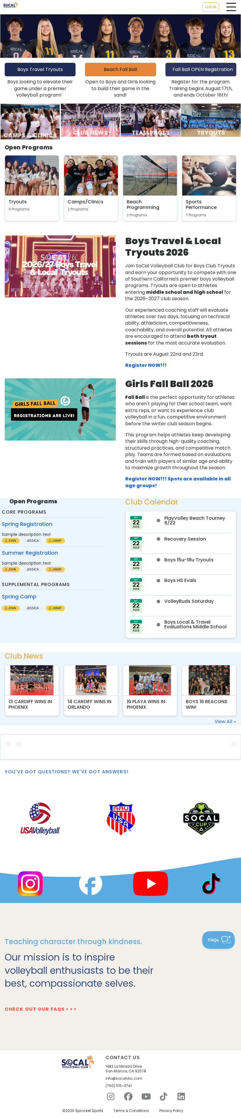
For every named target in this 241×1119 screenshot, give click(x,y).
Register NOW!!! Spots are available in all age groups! (178, 482)
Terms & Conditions (131, 1111)
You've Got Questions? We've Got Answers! (66, 771)
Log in (210, 6)
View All (224, 721)
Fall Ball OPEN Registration (203, 69)
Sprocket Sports (89, 1111)
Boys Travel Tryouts (40, 69)
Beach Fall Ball (120, 69)
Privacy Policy (171, 1111)
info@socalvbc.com (124, 1078)
